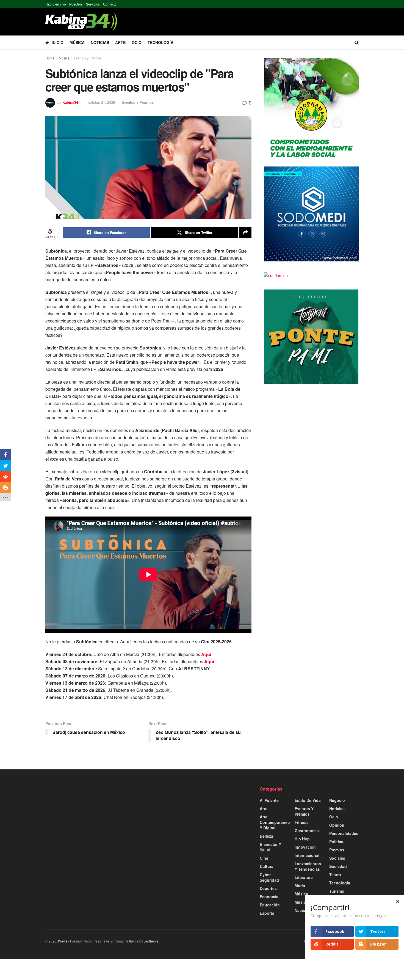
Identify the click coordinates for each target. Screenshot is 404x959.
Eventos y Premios (88, 58)
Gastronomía (307, 830)
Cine (264, 858)
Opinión (336, 825)
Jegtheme (151, 941)
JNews (62, 941)
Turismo (336, 891)
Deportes (268, 888)
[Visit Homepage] (81, 21)
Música (77, 42)
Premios (336, 850)
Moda (300, 885)
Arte (120, 42)
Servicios (93, 4)
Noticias (100, 42)
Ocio (137, 42)
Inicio (57, 42)
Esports (267, 913)
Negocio (337, 800)
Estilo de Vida (308, 800)
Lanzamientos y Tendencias (308, 866)
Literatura (304, 877)
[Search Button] (357, 42)
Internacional (307, 855)
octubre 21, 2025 (101, 102)
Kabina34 (70, 102)
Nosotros (76, 4)
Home (49, 58)
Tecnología (160, 42)
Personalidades (343, 833)
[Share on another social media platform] (245, 232)
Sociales (337, 858)
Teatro (335, 874)
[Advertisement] (94, 824)
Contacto (110, 4)
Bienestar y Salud (270, 847)
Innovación (305, 847)
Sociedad (338, 866)
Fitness (302, 822)
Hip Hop (302, 838)
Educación (270, 905)
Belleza (266, 836)
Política (336, 841)
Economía (269, 896)
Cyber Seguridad (269, 877)
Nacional (303, 910)
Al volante (269, 800)
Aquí (206, 654)
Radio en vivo (55, 4)
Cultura (266, 866)
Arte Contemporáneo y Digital (275, 822)
